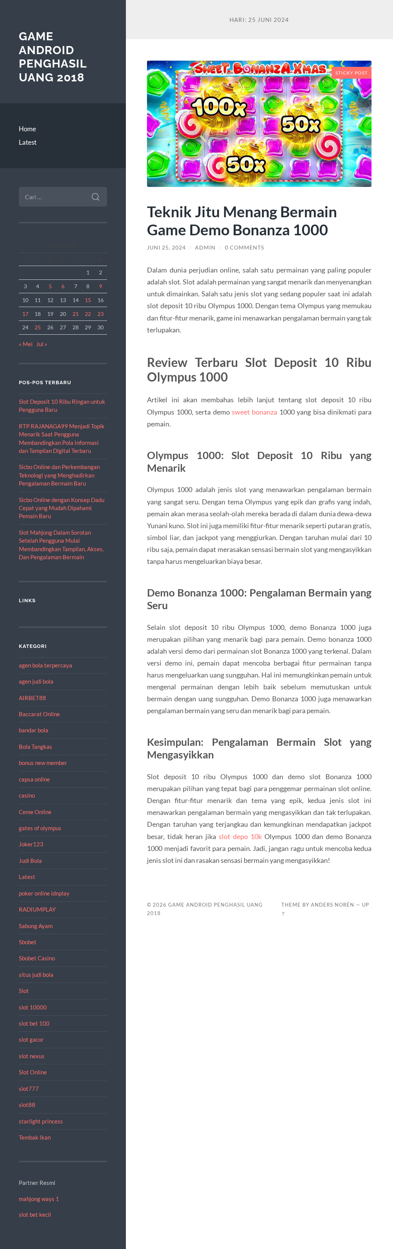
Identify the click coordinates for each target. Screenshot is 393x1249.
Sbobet (27, 941)
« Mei (26, 343)
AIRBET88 (32, 697)
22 (88, 314)
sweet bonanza (254, 412)
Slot (24, 990)
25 (38, 327)
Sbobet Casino (37, 958)
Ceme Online (35, 811)
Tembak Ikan (35, 1137)
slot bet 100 (34, 1023)
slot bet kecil (35, 1214)
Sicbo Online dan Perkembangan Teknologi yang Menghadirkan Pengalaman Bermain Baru (59, 475)
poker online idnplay (44, 893)
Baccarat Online (39, 713)
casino (27, 795)
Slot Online (33, 1072)
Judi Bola (30, 860)
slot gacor (31, 1039)
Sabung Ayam (36, 925)
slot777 (29, 1088)
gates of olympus (40, 827)
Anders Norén (332, 905)
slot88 (27, 1104)
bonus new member (43, 762)
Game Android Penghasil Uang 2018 (53, 57)
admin (205, 248)
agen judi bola (36, 681)
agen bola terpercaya (45, 665)
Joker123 (31, 844)
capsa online (34, 779)
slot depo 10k (240, 836)
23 (100, 314)
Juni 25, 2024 (166, 248)
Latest (27, 142)
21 (76, 314)
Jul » (41, 343)
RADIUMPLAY (37, 909)
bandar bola (33, 730)
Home (27, 129)
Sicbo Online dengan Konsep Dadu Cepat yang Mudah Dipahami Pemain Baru (61, 508)
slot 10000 (33, 1007)
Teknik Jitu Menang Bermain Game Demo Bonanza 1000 (242, 220)
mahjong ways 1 (39, 1198)
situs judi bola (36, 974)
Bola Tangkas (35, 746)
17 (25, 314)
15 (88, 300)
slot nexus (32, 1055)
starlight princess (41, 1121)
